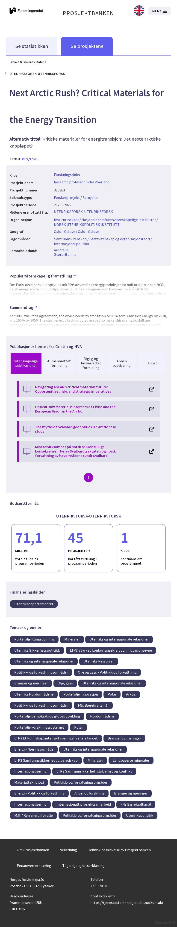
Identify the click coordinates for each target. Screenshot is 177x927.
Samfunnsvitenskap (70, 239)
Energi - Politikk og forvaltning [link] (39, 793)
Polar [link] (112, 694)
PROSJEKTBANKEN (88, 13)
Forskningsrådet (67, 174)
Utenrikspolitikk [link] (139, 815)
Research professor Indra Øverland (81, 182)
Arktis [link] (131, 694)
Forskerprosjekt (67, 197)
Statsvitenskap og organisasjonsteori (119, 239)
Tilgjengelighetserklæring (83, 865)
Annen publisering (122, 363)
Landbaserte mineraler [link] (131, 760)
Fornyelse (90, 197)
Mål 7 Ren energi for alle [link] (33, 815)
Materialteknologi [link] (29, 782)
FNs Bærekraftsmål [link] (93, 705)
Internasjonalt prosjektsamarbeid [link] (83, 804)
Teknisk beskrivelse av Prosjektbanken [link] (119, 849)
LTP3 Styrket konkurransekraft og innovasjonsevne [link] (111, 650)
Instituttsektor (66, 219)
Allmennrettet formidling (59, 363)
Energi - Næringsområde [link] (33, 749)
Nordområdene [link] (102, 716)
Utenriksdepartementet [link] (33, 603)
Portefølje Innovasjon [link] (80, 694)
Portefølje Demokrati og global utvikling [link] (47, 716)
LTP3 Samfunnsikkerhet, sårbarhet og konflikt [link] (94, 771)
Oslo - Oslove (64, 231)
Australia (61, 250)
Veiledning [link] (68, 849)
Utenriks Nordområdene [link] (33, 694)
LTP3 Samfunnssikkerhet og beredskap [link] (46, 760)
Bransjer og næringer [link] (31, 683)
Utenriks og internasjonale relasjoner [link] (119, 639)
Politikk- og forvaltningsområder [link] (41, 672)
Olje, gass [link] (65, 683)
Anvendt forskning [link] (89, 793)
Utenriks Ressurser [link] (98, 661)
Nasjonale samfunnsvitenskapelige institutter (119, 219)
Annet (152, 363)
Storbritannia (65, 254)
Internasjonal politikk (71, 243)
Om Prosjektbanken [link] (33, 849)
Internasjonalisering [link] (30, 771)
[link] (139, 11)
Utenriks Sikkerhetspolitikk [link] (37, 650)
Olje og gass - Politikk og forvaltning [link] (107, 672)
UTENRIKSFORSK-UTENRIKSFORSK (83, 211)
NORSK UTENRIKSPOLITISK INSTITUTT (87, 224)
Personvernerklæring (34, 865)
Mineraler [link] (72, 639)
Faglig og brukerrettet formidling (91, 363)
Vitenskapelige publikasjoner (26, 363)
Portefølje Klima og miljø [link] (34, 639)
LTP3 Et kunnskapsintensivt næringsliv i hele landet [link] (56, 738)
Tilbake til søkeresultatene (27, 62)
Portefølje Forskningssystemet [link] (39, 727)
